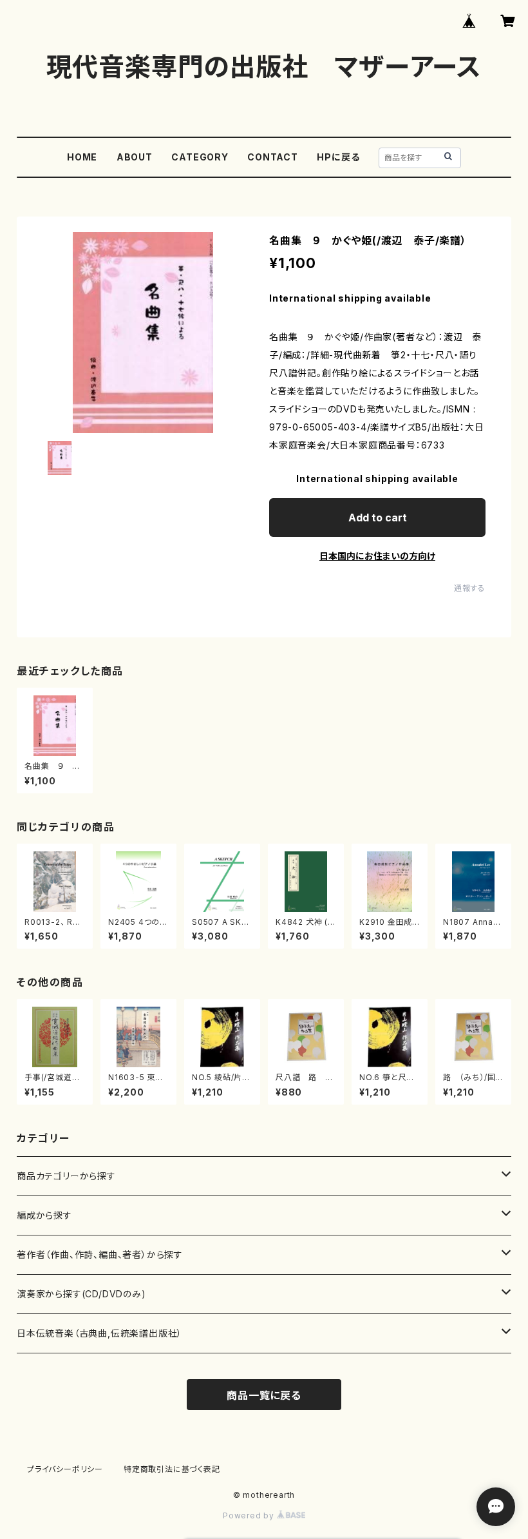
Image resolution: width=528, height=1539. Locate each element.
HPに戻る (338, 156)
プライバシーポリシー (65, 1469)
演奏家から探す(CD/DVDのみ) (81, 1293)
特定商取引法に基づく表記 (172, 1469)
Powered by (250, 1515)
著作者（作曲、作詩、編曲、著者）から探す (100, 1254)
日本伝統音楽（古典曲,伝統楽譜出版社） (99, 1333)
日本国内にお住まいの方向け (377, 555)
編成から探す (44, 1215)
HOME (82, 156)
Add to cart (377, 517)
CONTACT (272, 156)
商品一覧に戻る (264, 1395)
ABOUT (135, 156)
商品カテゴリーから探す (66, 1175)
